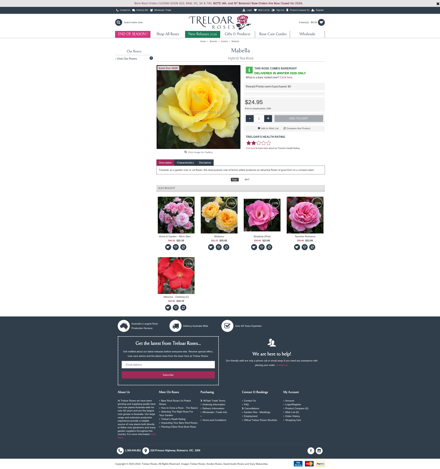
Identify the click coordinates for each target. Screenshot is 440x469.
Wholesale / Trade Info (214, 412)
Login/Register (293, 404)
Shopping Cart (293, 420)
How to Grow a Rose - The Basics (179, 407)
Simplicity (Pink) (262, 236)
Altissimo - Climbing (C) (176, 296)
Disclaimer (205, 162)
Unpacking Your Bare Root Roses (179, 422)
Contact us (282, 365)
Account (289, 400)
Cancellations (252, 408)
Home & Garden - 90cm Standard (177, 236)
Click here (286, 77)
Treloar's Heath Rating (173, 419)
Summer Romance (305, 236)
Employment (250, 416)
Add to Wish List (270, 128)
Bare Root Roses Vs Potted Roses (175, 402)
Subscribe (168, 374)
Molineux (219, 236)
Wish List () (292, 412)
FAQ (246, 404)
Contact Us (250, 400)
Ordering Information (213, 404)
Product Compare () (296, 408)
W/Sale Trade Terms (214, 400)
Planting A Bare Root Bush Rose (178, 426)
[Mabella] (198, 107)
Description (165, 162)
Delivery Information (213, 408)
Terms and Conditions (214, 420)
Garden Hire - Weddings (257, 412)
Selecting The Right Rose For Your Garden (176, 413)
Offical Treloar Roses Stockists (260, 420)
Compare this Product (298, 128)
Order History (292, 416)
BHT (247, 179)
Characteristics (185, 162)
